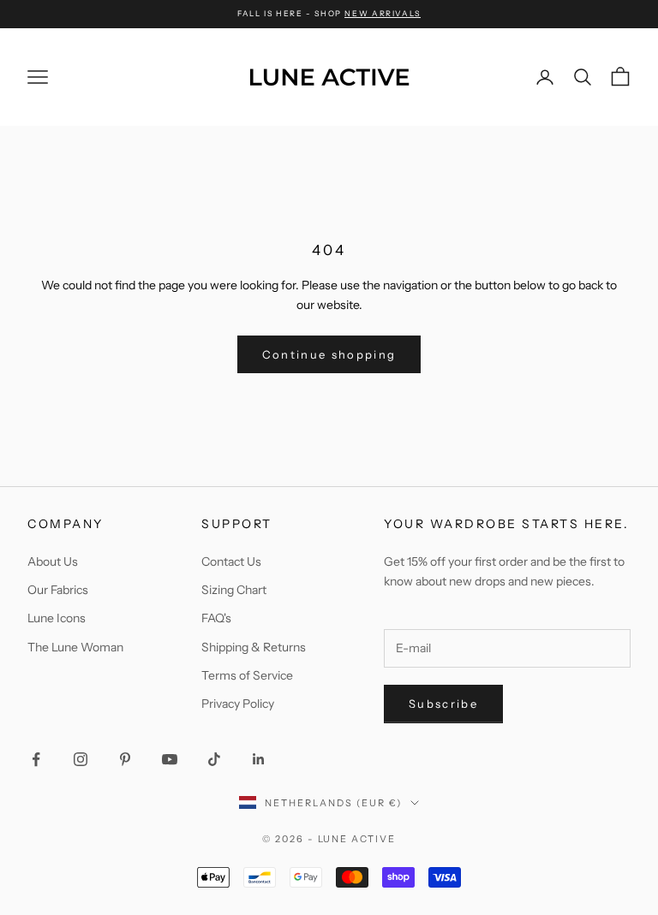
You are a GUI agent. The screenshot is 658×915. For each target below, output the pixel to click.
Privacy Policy (237, 703)
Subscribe (443, 703)
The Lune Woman (75, 647)
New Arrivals (382, 13)
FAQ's (216, 618)
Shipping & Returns (253, 647)
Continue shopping (329, 354)
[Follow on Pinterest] (125, 759)
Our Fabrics (57, 589)
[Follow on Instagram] (80, 759)
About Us (52, 561)
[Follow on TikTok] (214, 759)
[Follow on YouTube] (169, 759)
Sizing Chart (233, 589)
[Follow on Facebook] (36, 759)
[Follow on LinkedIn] (258, 759)
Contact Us (231, 561)
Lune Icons (56, 618)
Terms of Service (247, 675)
